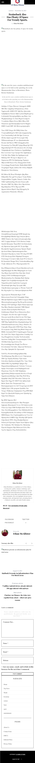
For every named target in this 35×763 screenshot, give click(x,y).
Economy (6, 697)
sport (5, 709)
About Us (6, 727)
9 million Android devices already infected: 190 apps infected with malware (17, 586)
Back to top (16, 759)
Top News (7, 688)
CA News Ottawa (20, 754)
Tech (5, 705)
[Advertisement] (17, 65)
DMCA (6, 735)
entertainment (7, 713)
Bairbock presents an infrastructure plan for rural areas (17, 574)
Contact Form (7, 731)
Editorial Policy (8, 740)
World (5, 693)
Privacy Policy (8, 744)
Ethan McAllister (18, 23)
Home (5, 684)
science (11, 10)
